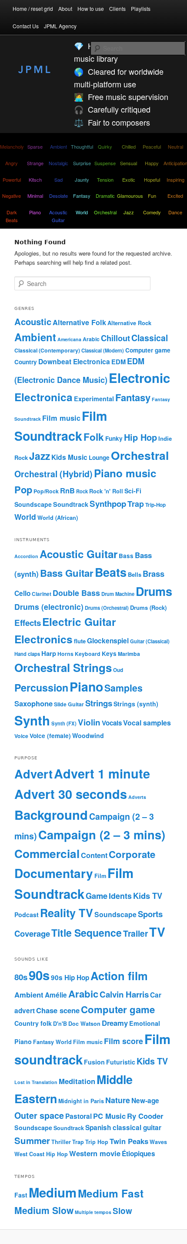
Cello (22, 593)
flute (80, 641)
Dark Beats (12, 216)
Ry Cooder (145, 1116)
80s (20, 977)
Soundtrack (70, 504)
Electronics (43, 639)
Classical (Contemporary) (47, 350)
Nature (117, 1099)
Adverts (137, 797)
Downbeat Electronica (74, 361)
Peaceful (152, 146)
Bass (126, 556)
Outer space (39, 1115)
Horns (65, 654)
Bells (134, 574)
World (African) (57, 518)
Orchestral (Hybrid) (53, 474)
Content (94, 855)
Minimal (35, 195)
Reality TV (66, 913)
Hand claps (27, 653)
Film (100, 875)
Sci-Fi (132, 490)
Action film (119, 976)
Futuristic (120, 1062)
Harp (48, 653)
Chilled (129, 146)
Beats (111, 572)
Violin (89, 722)
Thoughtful (82, 146)
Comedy (152, 212)
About (65, 8)
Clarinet (41, 594)
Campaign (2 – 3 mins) (101, 834)
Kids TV (147, 895)
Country (25, 362)
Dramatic (105, 195)
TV (157, 932)
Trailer (135, 933)
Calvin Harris (124, 994)
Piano (35, 212)
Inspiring (175, 179)
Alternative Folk (79, 322)
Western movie (94, 1153)
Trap (135, 503)
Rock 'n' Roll (106, 491)
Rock (82, 491)
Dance (175, 212)
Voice (21, 736)
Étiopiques (138, 1153)
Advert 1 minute (102, 773)
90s (39, 975)
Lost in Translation (35, 1082)
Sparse (35, 146)
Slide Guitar (69, 704)
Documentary (53, 873)
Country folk (33, 1023)
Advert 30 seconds (70, 794)
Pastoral (78, 1116)
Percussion (41, 687)
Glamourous (128, 195)
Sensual (128, 163)
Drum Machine (117, 593)
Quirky (105, 146)
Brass (153, 573)
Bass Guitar (67, 573)
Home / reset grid (33, 8)
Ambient (58, 146)
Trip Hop (96, 1142)
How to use (90, 8)
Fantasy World (52, 1042)
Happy (152, 163)
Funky (114, 438)
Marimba (129, 654)
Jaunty (82, 179)
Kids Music (69, 457)
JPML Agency (60, 26)
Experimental (94, 398)
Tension (105, 179)
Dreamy (115, 1023)
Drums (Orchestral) (107, 607)
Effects (27, 623)
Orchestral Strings (63, 667)
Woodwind (88, 735)
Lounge (99, 457)
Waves (158, 1142)
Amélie (56, 995)
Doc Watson (84, 1024)
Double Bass (76, 592)
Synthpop (108, 503)
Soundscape (33, 504)
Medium (53, 1192)
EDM (118, 361)
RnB (67, 491)
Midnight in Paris (81, 1101)
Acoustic (32, 321)
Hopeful (152, 179)
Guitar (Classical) (150, 641)
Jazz (129, 212)
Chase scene (58, 1010)
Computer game (147, 350)
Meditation (77, 1081)
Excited (175, 195)
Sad (58, 179)
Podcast (26, 914)
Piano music (125, 473)
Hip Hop (140, 437)
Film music (61, 418)
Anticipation (175, 163)
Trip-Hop (155, 505)
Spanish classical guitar (123, 1127)
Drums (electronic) (48, 606)
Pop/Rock (46, 491)
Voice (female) (50, 736)
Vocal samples (147, 723)
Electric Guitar (79, 621)
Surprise (82, 163)
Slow (122, 1211)
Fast (20, 1195)
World (82, 212)
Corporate (132, 854)
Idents (120, 895)
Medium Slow (43, 1210)
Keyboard (87, 654)
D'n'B (60, 1024)
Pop (23, 489)
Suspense (105, 163)
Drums (154, 591)
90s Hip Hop (70, 977)
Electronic (139, 378)
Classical (149, 338)
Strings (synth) (136, 703)
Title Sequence (86, 932)
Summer (32, 1140)
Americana (69, 339)
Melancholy (11, 146)
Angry (11, 163)
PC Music (109, 1116)
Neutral (175, 146)
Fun (152, 195)
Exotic (128, 179)
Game (96, 895)
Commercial (47, 853)
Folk (93, 437)
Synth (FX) (64, 723)
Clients (117, 8)
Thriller (61, 1142)
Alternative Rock (129, 323)
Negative (11, 195)
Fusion (94, 1062)
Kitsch (35, 179)
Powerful (12, 179)
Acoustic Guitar (58, 216)
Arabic (91, 339)
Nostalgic (58, 163)
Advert (33, 773)
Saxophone (33, 703)
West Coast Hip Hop (41, 1154)
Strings (98, 703)
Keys (109, 653)
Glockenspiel (108, 640)
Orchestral (105, 212)
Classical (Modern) (102, 350)
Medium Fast (111, 1193)
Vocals (112, 723)
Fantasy (81, 195)
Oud (118, 670)
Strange (35, 163)
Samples (123, 688)
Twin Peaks (129, 1141)
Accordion (26, 556)
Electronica (43, 397)
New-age (145, 1100)
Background (51, 814)
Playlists (140, 8)
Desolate (58, 195)
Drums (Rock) (148, 607)
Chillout (115, 338)
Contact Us (26, 26)
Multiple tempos (93, 1212)
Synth (32, 720)
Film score (123, 1040)
